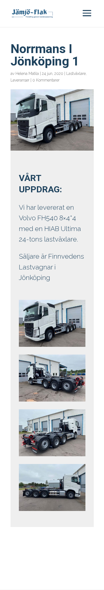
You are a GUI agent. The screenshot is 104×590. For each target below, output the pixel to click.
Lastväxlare (76, 73)
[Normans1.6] (52, 456)
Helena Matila (27, 73)
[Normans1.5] (52, 510)
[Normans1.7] (52, 401)
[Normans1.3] (52, 346)
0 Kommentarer (46, 80)
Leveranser (20, 80)
